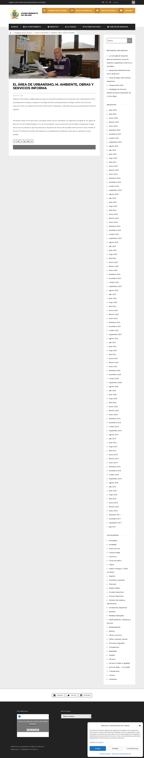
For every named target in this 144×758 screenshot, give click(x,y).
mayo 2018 (113, 495)
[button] (140, 726)
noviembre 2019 (115, 422)
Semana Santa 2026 (116, 85)
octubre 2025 (114, 138)
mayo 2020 (113, 398)
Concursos (113, 556)
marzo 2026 (113, 118)
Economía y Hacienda (116, 580)
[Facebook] (103, 2)
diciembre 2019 (114, 418)
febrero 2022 (114, 314)
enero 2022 (113, 318)
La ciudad (71, 27)
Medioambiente (114, 627)
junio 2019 (113, 442)
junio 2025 (113, 154)
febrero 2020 (114, 410)
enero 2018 (113, 511)
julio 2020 (112, 390)
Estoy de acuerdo (33, 730)
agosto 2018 (113, 483)
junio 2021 (113, 346)
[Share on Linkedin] (25, 141)
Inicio (15, 27)
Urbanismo (113, 679)
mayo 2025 (113, 158)
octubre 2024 (114, 186)
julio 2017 (112, 527)
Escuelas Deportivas (116, 592)
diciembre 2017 (114, 515)
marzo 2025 (113, 166)
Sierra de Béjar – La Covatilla (119, 667)
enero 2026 (113, 126)
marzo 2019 (113, 454)
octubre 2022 (114, 282)
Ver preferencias (132, 748)
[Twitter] (106, 2)
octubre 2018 (114, 475)
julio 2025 (112, 150)
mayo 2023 (113, 254)
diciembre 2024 (114, 178)
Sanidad (112, 655)
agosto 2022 (113, 290)
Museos (112, 631)
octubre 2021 (114, 330)
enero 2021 (113, 366)
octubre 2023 (114, 234)
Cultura (111, 564)
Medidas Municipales (116, 615)
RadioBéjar (113, 651)
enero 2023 (113, 270)
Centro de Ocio (114, 548)
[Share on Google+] (21, 141)
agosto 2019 (113, 434)
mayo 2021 (113, 350)
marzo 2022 (113, 310)
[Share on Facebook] (15, 141)
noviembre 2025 (115, 134)
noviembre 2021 (115, 326)
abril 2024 (112, 210)
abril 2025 (112, 162)
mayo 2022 (113, 302)
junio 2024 (113, 202)
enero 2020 (113, 414)
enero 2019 (113, 463)
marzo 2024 (113, 214)
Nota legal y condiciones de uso (121, 754)
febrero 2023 (114, 266)
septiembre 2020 (115, 382)
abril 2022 (112, 306)
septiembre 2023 (115, 238)
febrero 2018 (114, 507)
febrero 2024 (114, 218)
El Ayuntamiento (33, 27)
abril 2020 (112, 402)
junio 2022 (113, 298)
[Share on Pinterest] (28, 141)
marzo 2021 (113, 358)
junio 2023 (113, 250)
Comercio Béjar (114, 552)
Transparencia (114, 671)
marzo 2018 (113, 503)
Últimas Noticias (92, 27)
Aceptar (97, 748)
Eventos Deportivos (116, 596)
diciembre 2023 (114, 226)
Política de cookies (105, 754)
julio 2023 (112, 246)
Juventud (112, 611)
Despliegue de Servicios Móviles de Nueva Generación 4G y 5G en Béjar (119, 92)
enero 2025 (113, 174)
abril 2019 (112, 450)
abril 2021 (112, 354)
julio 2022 (112, 294)
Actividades (113, 540)
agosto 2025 (113, 146)
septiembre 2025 (115, 142)
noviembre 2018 (115, 471)
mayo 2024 (113, 206)
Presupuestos (114, 647)
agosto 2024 (113, 194)
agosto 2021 (113, 338)
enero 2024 (113, 222)
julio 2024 (112, 198)
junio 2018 (113, 491)
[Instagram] (110, 2)
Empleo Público (114, 588)
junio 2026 (113, 110)
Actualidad (17, 33)
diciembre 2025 (114, 130)
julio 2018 (112, 487)
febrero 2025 (114, 170)
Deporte (112, 576)
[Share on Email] (31, 141)
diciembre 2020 (114, 370)
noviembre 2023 (115, 230)
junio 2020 (113, 394)
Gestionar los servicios (96, 742)
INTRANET (129, 10)
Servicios (54, 27)
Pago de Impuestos (84, 10)
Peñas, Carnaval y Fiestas (118, 639)
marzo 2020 (113, 406)
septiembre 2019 (115, 430)
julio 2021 (112, 342)
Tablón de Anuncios (118, 27)
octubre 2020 (114, 378)
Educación (112, 584)
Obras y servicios (26, 33)
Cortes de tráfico (115, 560)
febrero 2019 (114, 458)
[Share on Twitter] (18, 141)
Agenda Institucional (57, 10)
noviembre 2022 (115, 278)
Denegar (115, 748)
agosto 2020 (113, 386)
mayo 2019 (113, 446)
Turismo (112, 675)
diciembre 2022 (114, 274)
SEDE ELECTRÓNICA (108, 10)
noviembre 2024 (115, 182)
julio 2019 (112, 438)
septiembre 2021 (115, 334)
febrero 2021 (114, 362)
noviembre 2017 (115, 519)
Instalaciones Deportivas (118, 607)
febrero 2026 (114, 122)
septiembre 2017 (115, 523)
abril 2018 (112, 499)
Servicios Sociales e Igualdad (119, 663)
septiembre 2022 (115, 286)
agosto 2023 (113, 242)
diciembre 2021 (114, 322)
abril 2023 (112, 258)
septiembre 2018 (115, 479)
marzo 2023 (113, 262)
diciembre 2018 (114, 467)
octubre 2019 (114, 426)
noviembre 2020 (115, 374)
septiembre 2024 (115, 190)
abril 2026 (112, 114)
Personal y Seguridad (116, 643)
